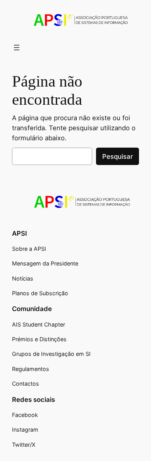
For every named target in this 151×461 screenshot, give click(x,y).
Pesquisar (117, 156)
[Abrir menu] (16, 47)
